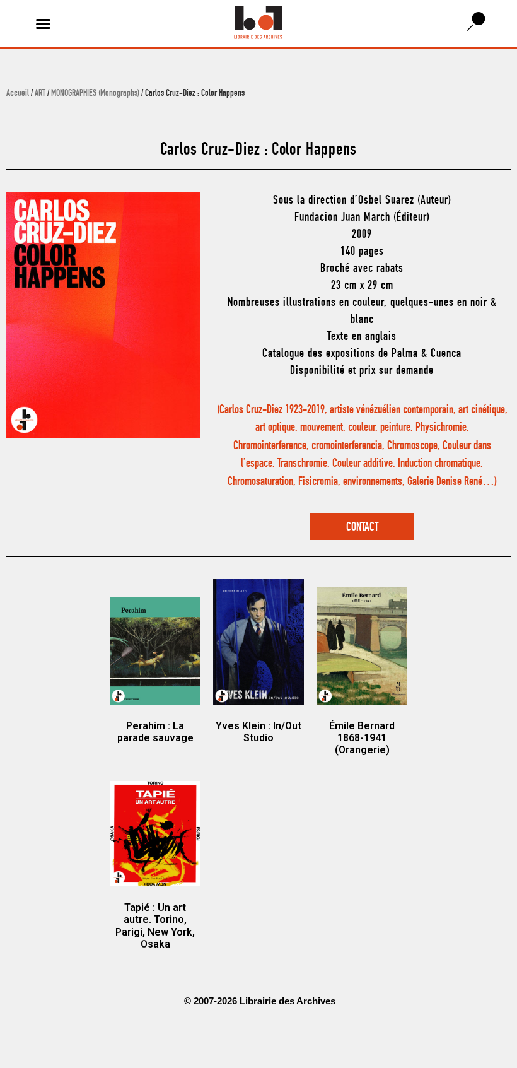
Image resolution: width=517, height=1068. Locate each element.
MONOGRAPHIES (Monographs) (95, 94)
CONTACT (362, 528)
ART (40, 94)
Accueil (17, 94)
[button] (43, 23)
